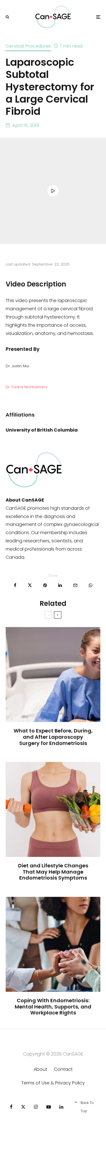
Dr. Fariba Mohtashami (26, 387)
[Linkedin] (61, 1106)
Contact (63, 1069)
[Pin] (45, 585)
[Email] (75, 585)
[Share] (15, 585)
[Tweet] (30, 585)
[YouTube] (48, 1106)
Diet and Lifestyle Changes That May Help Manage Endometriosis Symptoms (53, 872)
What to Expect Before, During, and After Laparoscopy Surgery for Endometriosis (53, 737)
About (40, 1069)
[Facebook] (11, 1106)
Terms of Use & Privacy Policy (53, 1083)
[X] (23, 1106)
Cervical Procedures (28, 46)
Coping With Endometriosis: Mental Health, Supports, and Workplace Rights (53, 1006)
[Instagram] (36, 1106)
